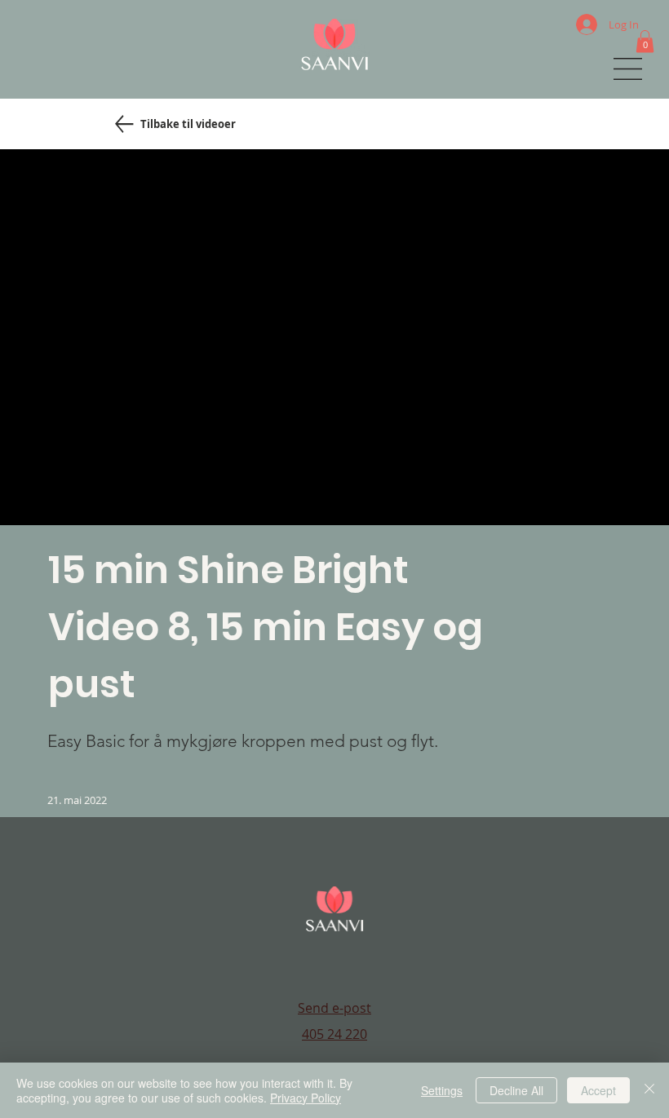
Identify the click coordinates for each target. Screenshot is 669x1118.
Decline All (516, 1090)
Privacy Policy (305, 1097)
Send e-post (334, 1008)
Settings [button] (442, 1090)
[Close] (649, 1090)
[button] (645, 41)
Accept (598, 1090)
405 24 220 (334, 1034)
